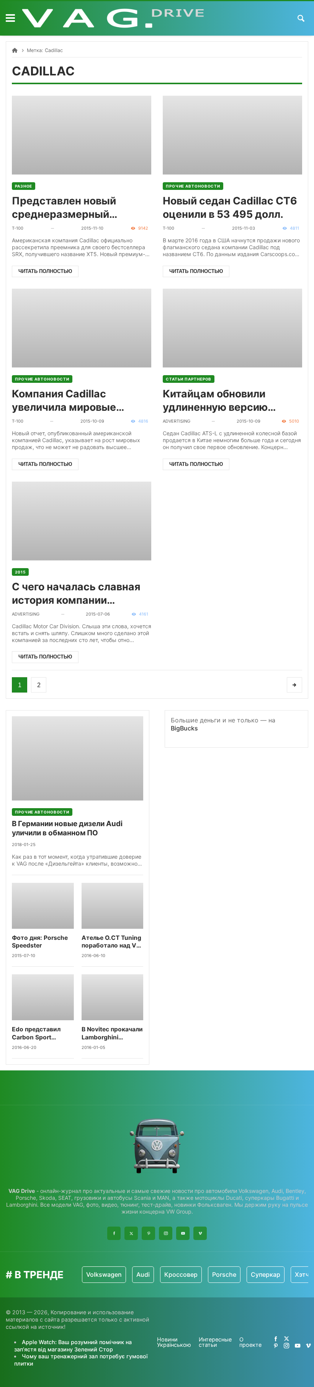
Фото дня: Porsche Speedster (40, 941)
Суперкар (265, 1274)
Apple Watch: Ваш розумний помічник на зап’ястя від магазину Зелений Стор (73, 1346)
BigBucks (184, 728)
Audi (143, 1274)
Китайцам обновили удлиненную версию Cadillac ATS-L (215, 400)
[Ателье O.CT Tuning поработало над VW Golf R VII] (113, 906)
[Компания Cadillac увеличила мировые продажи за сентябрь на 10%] (81, 328)
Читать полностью (45, 271)
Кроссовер (181, 1274)
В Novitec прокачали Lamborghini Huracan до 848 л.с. (112, 1033)
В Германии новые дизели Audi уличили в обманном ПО (67, 828)
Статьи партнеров (188, 379)
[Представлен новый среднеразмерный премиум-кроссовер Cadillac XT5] (81, 135)
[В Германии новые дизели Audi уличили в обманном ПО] (77, 758)
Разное (23, 186)
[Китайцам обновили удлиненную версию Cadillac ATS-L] (232, 328)
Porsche (224, 1274)
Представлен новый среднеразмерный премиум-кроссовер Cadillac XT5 (65, 207)
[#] (275, 1338)
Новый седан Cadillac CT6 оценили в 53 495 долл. (230, 207)
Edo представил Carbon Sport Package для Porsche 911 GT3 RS (41, 1033)
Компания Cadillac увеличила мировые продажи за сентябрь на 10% (75, 400)
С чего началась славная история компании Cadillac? (76, 593)
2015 (20, 572)
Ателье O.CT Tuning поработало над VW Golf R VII (112, 942)
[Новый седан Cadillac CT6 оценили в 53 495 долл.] (232, 135)
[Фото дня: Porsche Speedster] (43, 906)
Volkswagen (104, 1274)
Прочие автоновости (193, 186)
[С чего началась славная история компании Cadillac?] (81, 521)
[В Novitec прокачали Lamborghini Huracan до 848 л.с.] (113, 997)
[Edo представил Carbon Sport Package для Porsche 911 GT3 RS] (43, 997)
